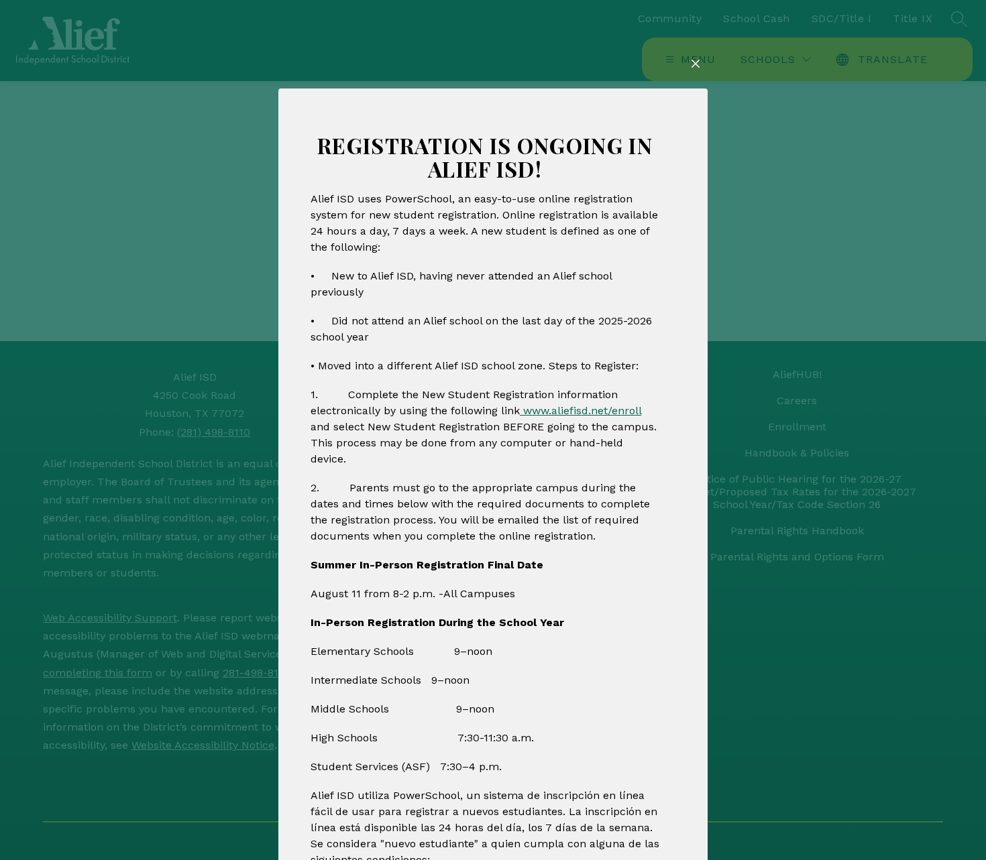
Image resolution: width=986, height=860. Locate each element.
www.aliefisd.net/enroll (580, 410)
